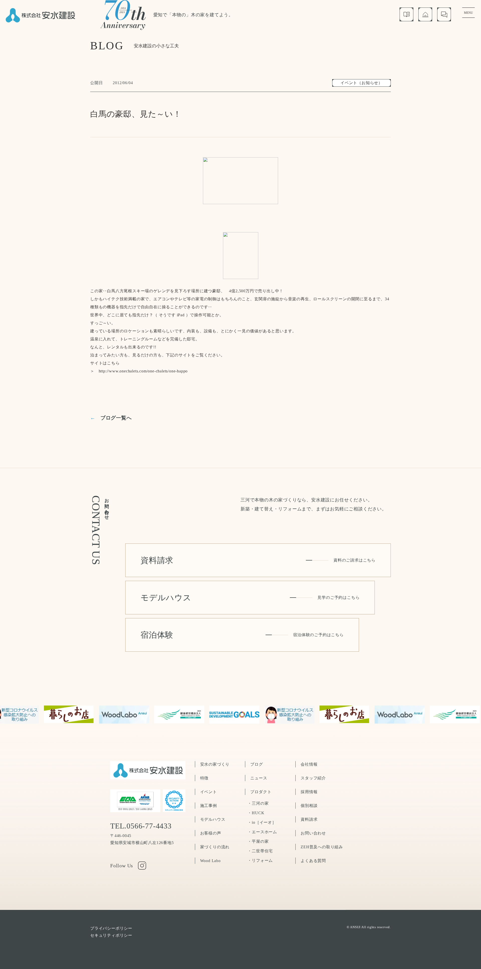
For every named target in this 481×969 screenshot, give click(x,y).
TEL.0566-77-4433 (141, 826)
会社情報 (309, 764)
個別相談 (309, 805)
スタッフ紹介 (313, 778)
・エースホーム (262, 832)
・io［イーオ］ (262, 822)
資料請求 (309, 819)
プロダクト (260, 792)
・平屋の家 (258, 841)
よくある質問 (313, 861)
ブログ (256, 764)
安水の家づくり (215, 764)
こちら (113, 363)
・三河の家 (258, 803)
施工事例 (208, 805)
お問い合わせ (313, 833)
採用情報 (309, 792)
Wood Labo (210, 861)
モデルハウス (212, 819)
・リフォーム (260, 860)
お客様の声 (210, 833)
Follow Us (121, 865)
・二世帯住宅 (260, 851)
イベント (208, 792)
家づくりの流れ (215, 847)
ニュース (258, 778)
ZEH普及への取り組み (322, 847)
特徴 (204, 778)
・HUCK (256, 813)
